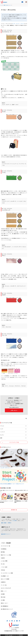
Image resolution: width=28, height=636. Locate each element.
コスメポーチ (13, 201)
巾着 (3, 286)
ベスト (3, 327)
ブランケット (17, 386)
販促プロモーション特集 (6, 555)
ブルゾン (22, 23)
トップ (1, 5)
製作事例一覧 (14, 509)
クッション (7, 286)
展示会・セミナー (4, 603)
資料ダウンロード (6, 534)
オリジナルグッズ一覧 (14, 442)
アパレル (2, 426)
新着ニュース (3, 591)
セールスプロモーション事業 (7, 573)
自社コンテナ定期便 (5, 579)
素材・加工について (7, 5)
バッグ (13, 23)
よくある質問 (14, 520)
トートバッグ (19, 201)
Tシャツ (18, 23)
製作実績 (3, 552)
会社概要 (3, 594)
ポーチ (20, 246)
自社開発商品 (3, 549)
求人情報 (3, 600)
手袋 (3, 386)
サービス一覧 (3, 585)
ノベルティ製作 (4, 567)
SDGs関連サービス (5, 576)
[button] (26, 418)
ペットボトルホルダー (6, 246)
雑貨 (1, 438)
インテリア (2, 432)
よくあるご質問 (4, 561)
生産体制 (3, 558)
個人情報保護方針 (4, 606)
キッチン (2, 435)
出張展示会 (3, 582)
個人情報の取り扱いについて (7, 609)
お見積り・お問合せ (7, 522)
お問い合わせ (14, 410)
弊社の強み (3, 597)
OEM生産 (3, 570)
